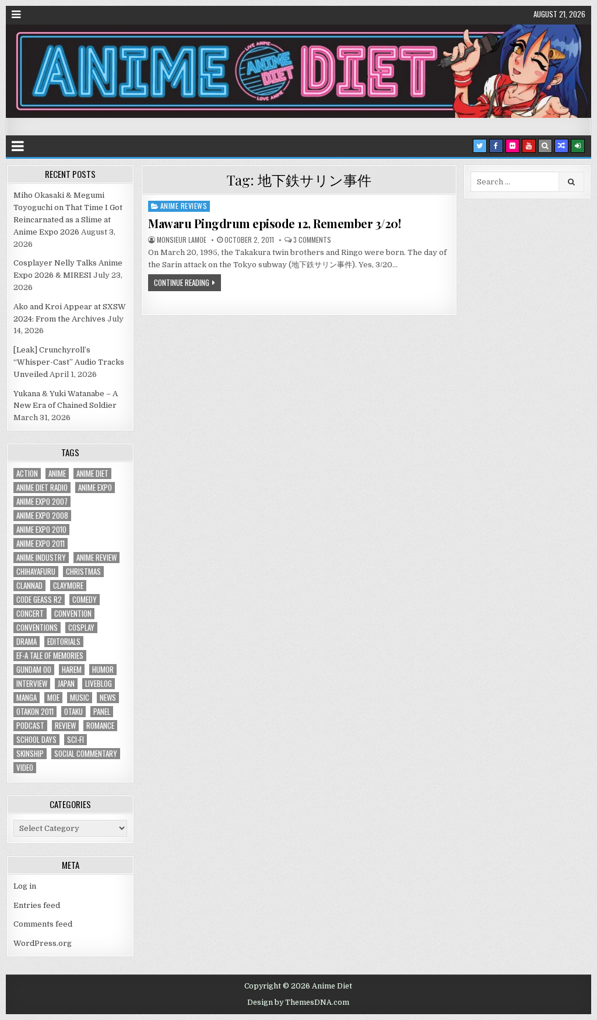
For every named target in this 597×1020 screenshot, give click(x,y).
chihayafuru (35, 571)
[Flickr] (512, 146)
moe (53, 697)
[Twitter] (480, 146)
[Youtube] (529, 146)
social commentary (85, 753)
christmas (83, 571)
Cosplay (81, 627)
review (65, 725)
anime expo (95, 487)
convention (73, 613)
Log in (24, 886)
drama (26, 641)
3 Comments (312, 239)
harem (72, 669)
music (79, 697)
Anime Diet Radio (42, 487)
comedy (84, 599)
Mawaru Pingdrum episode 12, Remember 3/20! (274, 223)
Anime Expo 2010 (41, 529)
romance (100, 725)
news (108, 697)
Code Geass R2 (39, 599)
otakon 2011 (35, 711)
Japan (66, 683)
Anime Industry (41, 557)
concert (30, 613)
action (27, 473)
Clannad (29, 585)
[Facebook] (496, 146)
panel (101, 711)
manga (26, 697)
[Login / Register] (578, 146)
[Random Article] (561, 146)
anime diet (92, 473)
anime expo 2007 (42, 501)
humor (103, 669)
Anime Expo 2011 (40, 543)
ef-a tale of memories (49, 655)
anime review (96, 557)
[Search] (545, 146)
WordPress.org (42, 943)
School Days (36, 739)
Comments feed (42, 924)
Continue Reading (181, 282)
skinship (30, 753)
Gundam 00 (33, 669)
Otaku (73, 711)
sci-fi (75, 739)
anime (57, 473)
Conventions (37, 627)
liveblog (98, 683)
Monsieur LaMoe (181, 239)
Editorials (63, 641)
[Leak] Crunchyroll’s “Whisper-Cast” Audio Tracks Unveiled (68, 362)
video (24, 767)
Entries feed (36, 905)
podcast (30, 725)
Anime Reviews (184, 206)
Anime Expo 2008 (42, 515)
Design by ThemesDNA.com (298, 1002)
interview (31, 683)
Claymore (68, 585)
